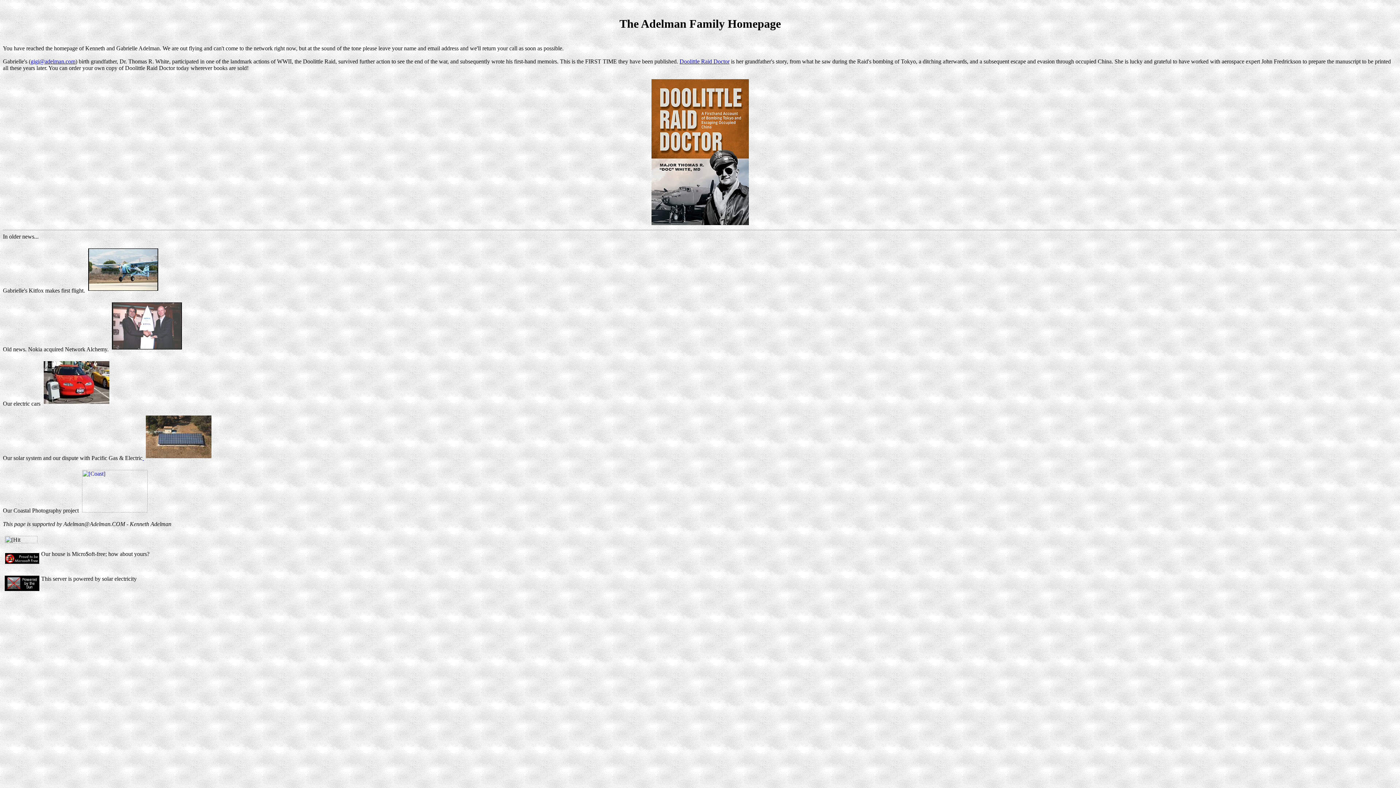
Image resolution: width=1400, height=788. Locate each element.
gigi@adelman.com (53, 61)
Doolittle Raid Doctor (705, 61)
